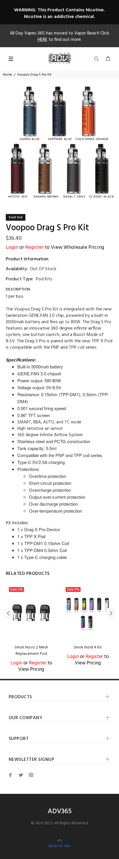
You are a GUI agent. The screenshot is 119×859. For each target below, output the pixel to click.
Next (110, 613)
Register (34, 247)
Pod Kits (44, 279)
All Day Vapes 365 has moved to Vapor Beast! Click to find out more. (59, 36)
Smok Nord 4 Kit (88, 647)
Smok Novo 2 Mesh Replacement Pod (31, 650)
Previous (8, 613)
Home (7, 75)
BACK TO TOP (59, 846)
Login (12, 247)
